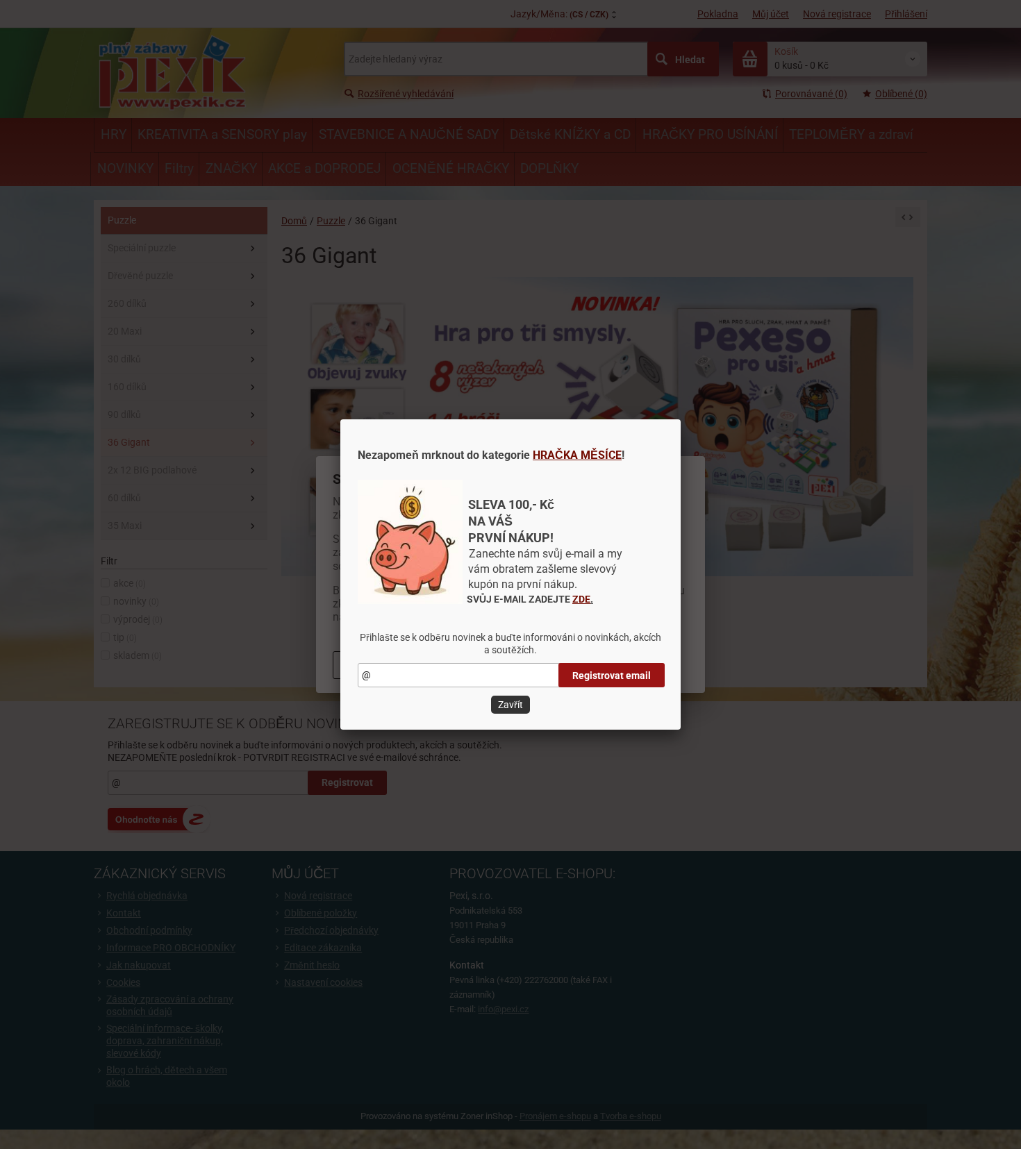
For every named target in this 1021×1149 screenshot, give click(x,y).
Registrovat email (611, 675)
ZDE (581, 599)
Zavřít (510, 704)
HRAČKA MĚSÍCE (577, 455)
